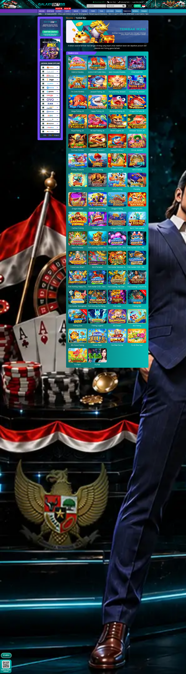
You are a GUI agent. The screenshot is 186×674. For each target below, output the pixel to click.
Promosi (144, 11)
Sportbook (50, 11)
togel (101, 11)
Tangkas (118, 11)
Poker (93, 11)
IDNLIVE (76, 11)
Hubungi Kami (125, 2)
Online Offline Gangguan (51, 135)
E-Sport (58, 11)
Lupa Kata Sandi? (138, 2)
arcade (84, 11)
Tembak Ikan (127, 11)
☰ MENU (6, 655)
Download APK (99, 2)
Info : (40, 14)
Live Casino (110, 11)
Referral (135, 11)
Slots (67, 11)
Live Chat (112, 2)
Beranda (42, 11)
